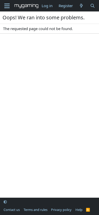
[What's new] (81, 6)
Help (78, 209)
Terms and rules (35, 209)
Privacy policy (61, 209)
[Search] (92, 6)
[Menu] (7, 5)
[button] (5, 202)
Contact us (12, 209)
